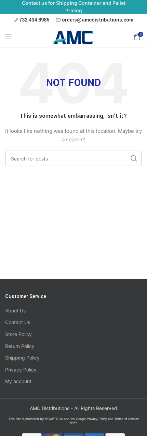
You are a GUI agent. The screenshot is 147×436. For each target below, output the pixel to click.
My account (18, 381)
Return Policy (20, 346)
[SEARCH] (134, 158)
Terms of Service (127, 419)
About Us (15, 310)
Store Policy (18, 334)
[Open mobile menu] (8, 37)
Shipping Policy (22, 358)
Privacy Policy (21, 369)
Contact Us (17, 322)
